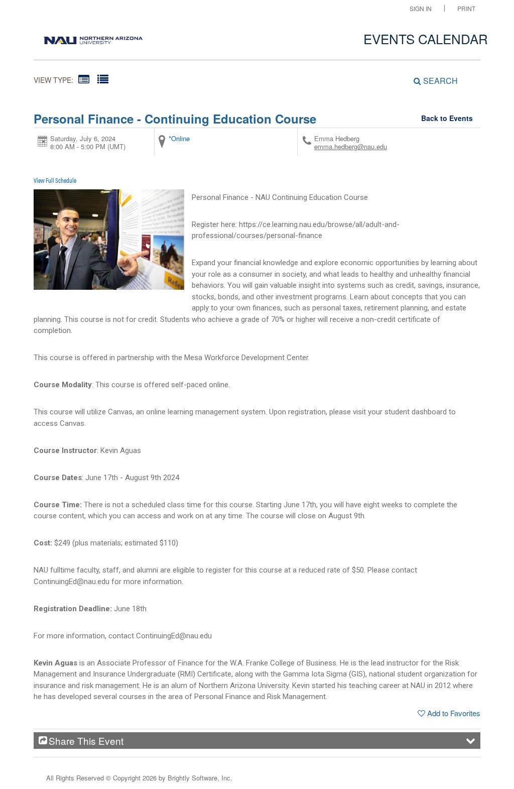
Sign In (421, 8)
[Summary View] (83, 78)
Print (466, 8)
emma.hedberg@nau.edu (350, 146)
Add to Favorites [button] (453, 713)
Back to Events (447, 118)
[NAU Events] (93, 38)
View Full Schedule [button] (55, 180)
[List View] (102, 78)
